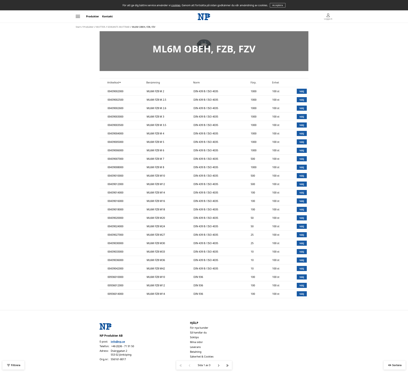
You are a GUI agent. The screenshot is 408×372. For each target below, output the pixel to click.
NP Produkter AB (111, 335)
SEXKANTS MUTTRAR (118, 26)
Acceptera (277, 5)
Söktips (194, 337)
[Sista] (227, 365)
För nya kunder (199, 327)
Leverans (195, 347)
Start (78, 26)
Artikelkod (113, 82)
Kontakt (107, 16)
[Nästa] (218, 365)
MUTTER (100, 26)
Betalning (195, 352)
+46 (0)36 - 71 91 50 (122, 346)
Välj (301, 91)
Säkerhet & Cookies (202, 356)
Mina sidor (196, 342)
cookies (175, 5)
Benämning (153, 82)
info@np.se (118, 341)
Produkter (92, 16)
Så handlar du (198, 332)
